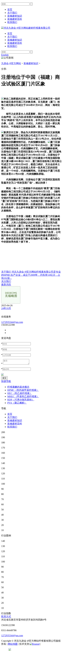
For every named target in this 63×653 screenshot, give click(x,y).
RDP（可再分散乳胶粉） (20, 399)
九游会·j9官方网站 (11, 63)
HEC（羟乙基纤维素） (19, 393)
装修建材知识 (14, 40)
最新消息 (6, 284)
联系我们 (12, 46)
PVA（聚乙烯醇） (17, 403)
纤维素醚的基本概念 (18, 387)
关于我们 (12, 36)
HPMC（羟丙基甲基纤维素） (23, 390)
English (5, 55)
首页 (9, 33)
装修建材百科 (14, 43)
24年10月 (6, 308)
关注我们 (6, 281)
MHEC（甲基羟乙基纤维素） (23, 396)
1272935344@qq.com (12, 322)
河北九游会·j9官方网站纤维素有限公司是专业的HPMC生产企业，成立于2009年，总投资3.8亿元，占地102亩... (31, 274)
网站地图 (13, 644)
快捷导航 (6, 381)
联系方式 (6, 616)
